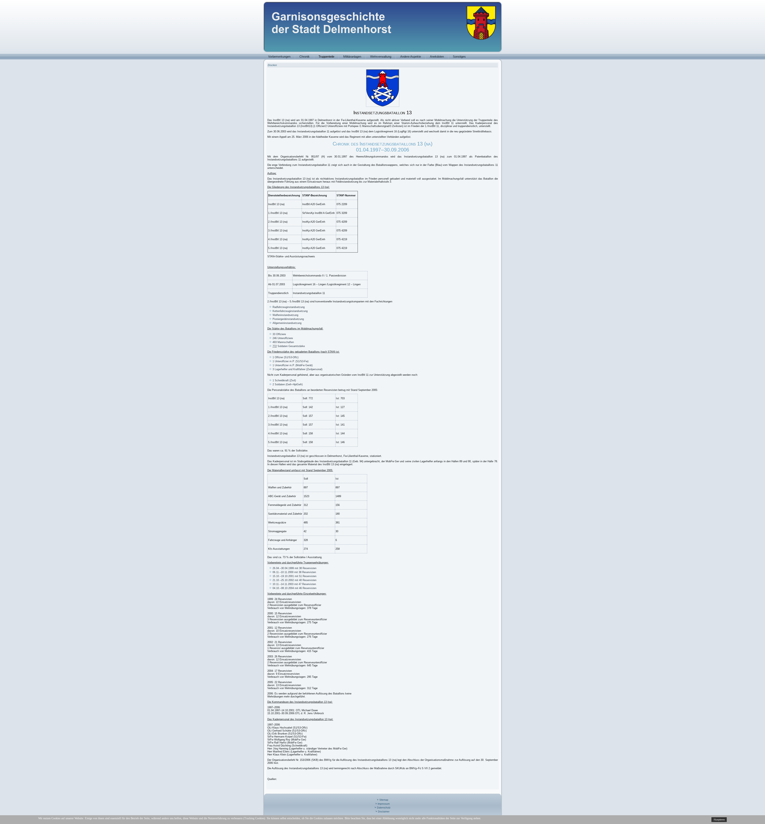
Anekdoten (437, 56)
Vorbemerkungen (279, 56)
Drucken (272, 65)
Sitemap (383, 799)
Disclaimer (383, 811)
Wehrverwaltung (380, 56)
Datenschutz (383, 807)
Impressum (384, 803)
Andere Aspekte (410, 56)
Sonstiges (459, 56)
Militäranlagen (352, 56)
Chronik (304, 56)
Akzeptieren (719, 819)
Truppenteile (326, 56)
